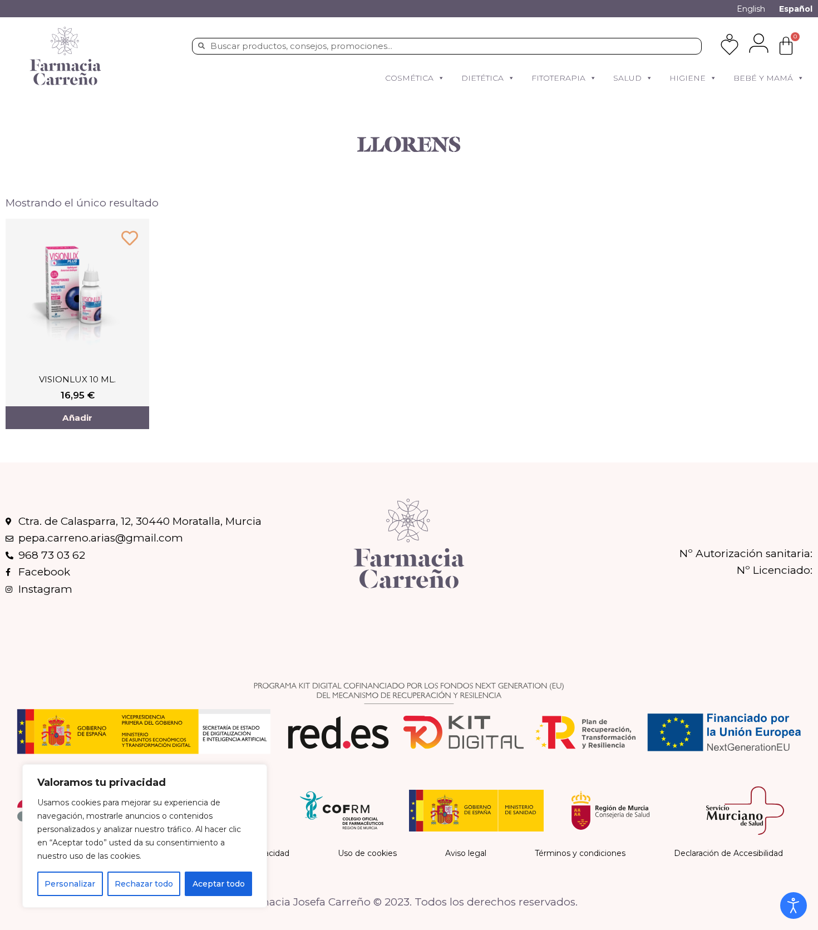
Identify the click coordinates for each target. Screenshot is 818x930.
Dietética (482, 78)
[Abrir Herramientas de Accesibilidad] (793, 905)
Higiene (687, 78)
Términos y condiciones (580, 853)
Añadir (77, 417)
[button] (441, 78)
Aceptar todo (219, 884)
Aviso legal (465, 853)
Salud (627, 78)
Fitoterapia (558, 78)
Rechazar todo (144, 884)
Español (795, 9)
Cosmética (409, 78)
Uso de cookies (367, 853)
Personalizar (70, 884)
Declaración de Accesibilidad (728, 853)
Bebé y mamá (763, 78)
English (751, 9)
